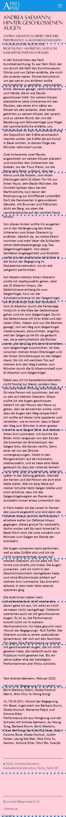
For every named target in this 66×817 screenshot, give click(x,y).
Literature (10, 809)
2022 (9, 764)
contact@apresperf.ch (22, 801)
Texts (40, 768)
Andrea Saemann (27, 764)
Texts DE (52, 768)
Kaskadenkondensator (19, 768)
